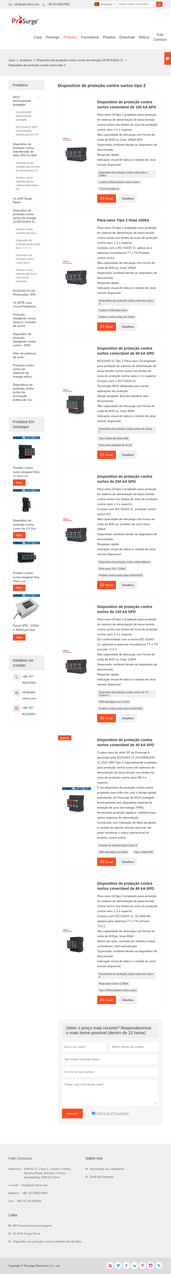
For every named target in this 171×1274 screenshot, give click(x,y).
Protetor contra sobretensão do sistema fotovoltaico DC (27, 183)
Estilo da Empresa (102, 1176)
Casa (38, 37)
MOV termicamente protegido (22, 100)
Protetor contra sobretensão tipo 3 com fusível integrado (26, 276)
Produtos (70, 37)
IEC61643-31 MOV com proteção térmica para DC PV (27, 131)
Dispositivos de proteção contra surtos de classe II (126, 302)
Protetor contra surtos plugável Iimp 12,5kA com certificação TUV (26, 472)
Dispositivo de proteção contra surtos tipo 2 (25, 259)
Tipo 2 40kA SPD (143, 852)
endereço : (16, 1168)
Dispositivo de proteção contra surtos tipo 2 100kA (123, 174)
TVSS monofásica (109, 188)
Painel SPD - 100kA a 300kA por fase (26, 627)
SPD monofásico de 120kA (114, 701)
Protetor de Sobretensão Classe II (118, 845)
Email (106, 198)
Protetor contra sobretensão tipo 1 (26, 231)
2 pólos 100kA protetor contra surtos (119, 182)
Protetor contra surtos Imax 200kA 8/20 (120, 575)
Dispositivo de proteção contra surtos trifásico (124, 562)
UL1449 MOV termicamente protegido (23, 116)
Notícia (144, 37)
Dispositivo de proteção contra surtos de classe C (125, 430)
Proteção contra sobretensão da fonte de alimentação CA (28, 167)
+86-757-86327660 (58, 4)
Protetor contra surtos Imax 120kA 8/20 (120, 708)
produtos (25, 60)
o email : (14, 1185)
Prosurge (52, 37)
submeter (72, 1113)
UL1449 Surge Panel (26, 1233)
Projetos (109, 37)
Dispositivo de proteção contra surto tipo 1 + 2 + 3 (28, 244)
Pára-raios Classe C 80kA (113, 983)
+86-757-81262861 (29, 1201)
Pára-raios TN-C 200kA (112, 568)
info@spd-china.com (26, 4)
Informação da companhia (107, 1168)
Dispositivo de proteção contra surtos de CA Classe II (123, 694)
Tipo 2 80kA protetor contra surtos (118, 990)
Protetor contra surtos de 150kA (117, 317)
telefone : (15, 1193)
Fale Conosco (160, 37)
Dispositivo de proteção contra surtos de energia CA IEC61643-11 (79, 60)
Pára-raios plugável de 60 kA (115, 445)
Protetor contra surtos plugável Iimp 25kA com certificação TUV (26, 577)
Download (127, 37)
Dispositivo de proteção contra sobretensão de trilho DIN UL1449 (56, 1241)
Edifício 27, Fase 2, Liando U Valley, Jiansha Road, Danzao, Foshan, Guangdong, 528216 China (47, 1173)
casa (12, 60)
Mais (19, 482)
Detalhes (128, 198)
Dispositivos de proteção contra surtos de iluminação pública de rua (23, 392)
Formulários (90, 37)
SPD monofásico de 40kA (113, 852)
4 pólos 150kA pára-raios (113, 310)
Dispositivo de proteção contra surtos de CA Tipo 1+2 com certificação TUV (24, 525)
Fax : (12, 1201)
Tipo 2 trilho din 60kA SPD (113, 438)
